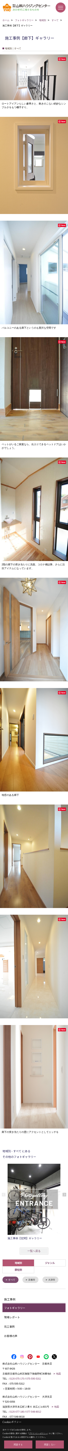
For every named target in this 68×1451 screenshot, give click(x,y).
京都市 (31, 1279)
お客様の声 (10, 1336)
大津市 (51, 1279)
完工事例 (9, 1326)
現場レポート (12, 1317)
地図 (58, 1373)
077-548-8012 (33, 1411)
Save (63, 59)
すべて (11, 1279)
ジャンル (50, 1263)
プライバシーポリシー (38, 1433)
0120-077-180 (16, 1411)
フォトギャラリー (14, 1308)
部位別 (18, 1269)
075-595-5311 (33, 1378)
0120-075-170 (16, 1378)
